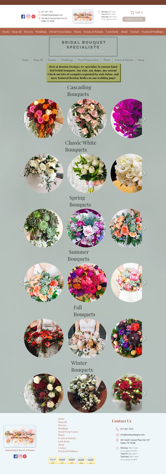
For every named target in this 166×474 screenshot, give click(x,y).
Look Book (63, 441)
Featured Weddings (68, 451)
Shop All (62, 422)
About (61, 444)
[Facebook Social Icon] (23, 16)
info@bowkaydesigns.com (52, 15)
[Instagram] (28, 16)
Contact (62, 447)
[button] (138, 12)
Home (61, 418)
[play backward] (22, 118)
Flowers (62, 425)
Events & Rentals (67, 438)
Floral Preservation (68, 431)
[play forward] (144, 118)
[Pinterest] (33, 16)
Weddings (63, 428)
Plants (61, 434)
